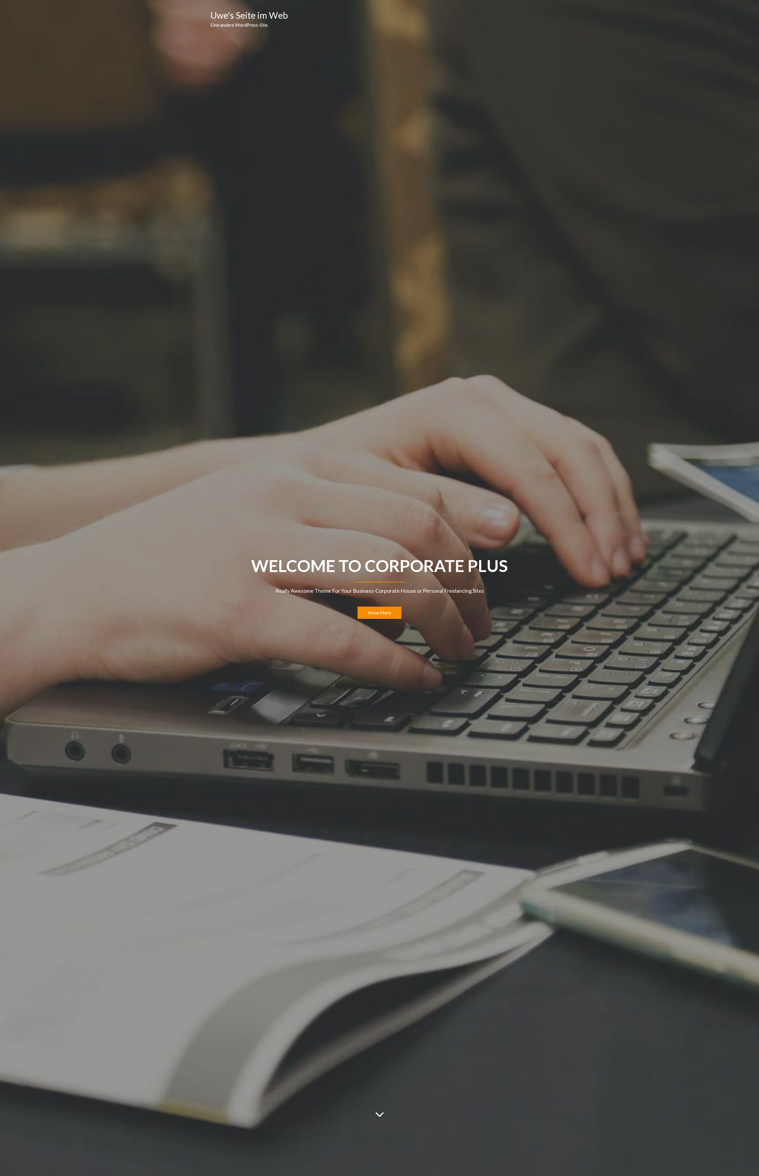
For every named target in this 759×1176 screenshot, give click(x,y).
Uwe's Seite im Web (249, 15)
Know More (379, 612)
